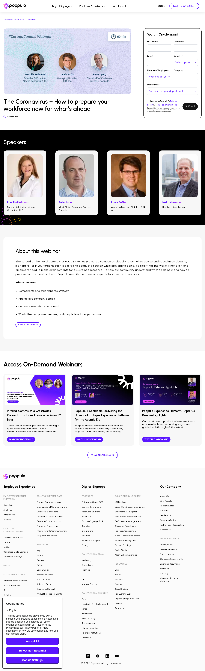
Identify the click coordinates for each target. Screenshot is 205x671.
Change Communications (49, 502)
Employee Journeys (12, 556)
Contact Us (165, 529)
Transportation (88, 623)
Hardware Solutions (91, 511)
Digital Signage (61, 6)
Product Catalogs (123, 545)
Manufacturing (88, 618)
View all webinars (102, 455)
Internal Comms (89, 584)
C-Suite (7, 595)
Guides (40, 565)
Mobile (6, 547)
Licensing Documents (170, 564)
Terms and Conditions (166, 105)
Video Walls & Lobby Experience (130, 507)
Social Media (121, 550)
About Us (164, 496)
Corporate (86, 637)
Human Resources (12, 585)
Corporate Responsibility (171, 559)
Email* (150, 56)
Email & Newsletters (13, 537)
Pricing (85, 545)
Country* (178, 56)
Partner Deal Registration (172, 525)
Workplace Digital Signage (15, 552)
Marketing (86, 560)
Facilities (86, 570)
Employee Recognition (125, 540)
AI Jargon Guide (44, 584)
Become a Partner (168, 520)
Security (7, 519)
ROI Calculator (43, 579)
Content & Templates (92, 507)
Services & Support (46, 589)
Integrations (9, 514)
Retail (84, 609)
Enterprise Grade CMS (92, 502)
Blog (39, 550)
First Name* (152, 41)
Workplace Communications (128, 516)
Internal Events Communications (52, 531)
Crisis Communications (47, 511)
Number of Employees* (158, 70)
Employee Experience (91, 6)
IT (4, 590)
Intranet (7, 542)
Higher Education (90, 628)
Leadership (165, 515)
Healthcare (87, 613)
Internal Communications (15, 580)
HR (83, 579)
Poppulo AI (8, 505)
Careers (164, 510)
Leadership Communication (50, 516)
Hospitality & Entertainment (95, 604)
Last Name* (179, 41)
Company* (179, 70)
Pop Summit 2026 (123, 594)
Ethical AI (164, 568)
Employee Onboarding (47, 526)
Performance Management (128, 521)
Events (40, 555)
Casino (85, 599)
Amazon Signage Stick (92, 521)
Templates (120, 608)
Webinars (32, 19)
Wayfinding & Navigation (126, 511)
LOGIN (161, 5)
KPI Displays (120, 502)
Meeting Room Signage (126, 555)
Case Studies (43, 570)
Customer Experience (125, 526)
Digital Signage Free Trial (127, 598)
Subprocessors (167, 554)
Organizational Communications (52, 507)
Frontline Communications (49, 521)
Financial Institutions (91, 633)
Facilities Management (125, 531)
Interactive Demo (45, 574)
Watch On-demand (28, 324)
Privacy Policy (166, 544)
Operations (87, 565)
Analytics (7, 510)
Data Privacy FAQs (168, 549)
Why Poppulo (120, 6)
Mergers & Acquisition (47, 535)
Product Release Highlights (49, 594)
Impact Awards (167, 505)
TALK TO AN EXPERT (184, 5)
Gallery (118, 603)
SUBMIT (190, 106)
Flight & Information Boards (127, 535)
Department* (153, 84)
